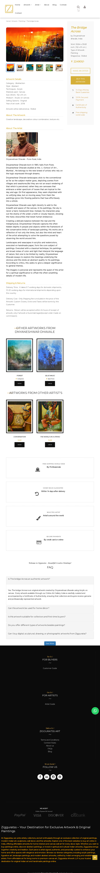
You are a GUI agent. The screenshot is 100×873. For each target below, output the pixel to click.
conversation (19, 437)
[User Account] (85, 7)
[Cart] (78, 11)
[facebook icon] (40, 777)
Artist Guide (50, 704)
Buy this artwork (80, 80)
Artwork (27, 5)
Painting (22, 21)
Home (17, 5)
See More (50, 643)
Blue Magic (50, 376)
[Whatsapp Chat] (95, 710)
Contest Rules (50, 743)
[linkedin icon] (46, 777)
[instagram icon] (53, 777)
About (46, 5)
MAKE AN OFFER (80, 71)
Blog (54, 5)
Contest (63, 5)
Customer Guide (50, 668)
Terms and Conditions (50, 740)
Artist (37, 5)
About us (50, 746)
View (19, 383)
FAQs (50, 749)
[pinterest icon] (60, 777)
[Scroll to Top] (94, 857)
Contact (18, 13)
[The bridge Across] (34, 44)
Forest (20, 376)
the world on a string (50, 437)
